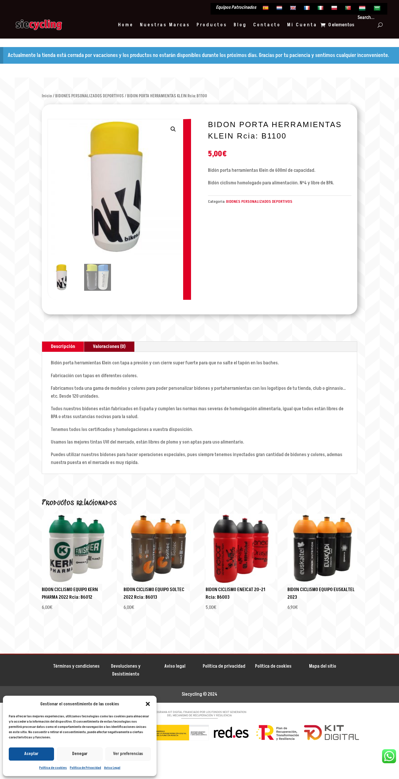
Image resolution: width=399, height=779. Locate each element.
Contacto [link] (267, 25)
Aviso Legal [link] (112, 767)
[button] (148, 704)
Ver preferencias (128, 754)
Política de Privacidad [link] (85, 767)
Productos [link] (212, 25)
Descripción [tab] (63, 346)
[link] (266, 9)
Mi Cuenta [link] (302, 25)
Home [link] (125, 25)
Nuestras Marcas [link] (165, 25)
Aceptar (31, 754)
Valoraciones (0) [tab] (109, 346)
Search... (366, 17)
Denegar (80, 754)
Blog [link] (240, 25)
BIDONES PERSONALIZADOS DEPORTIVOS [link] (89, 96)
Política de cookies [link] (53, 767)
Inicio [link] (47, 96)
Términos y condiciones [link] (76, 666)
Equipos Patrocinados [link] (236, 8)
